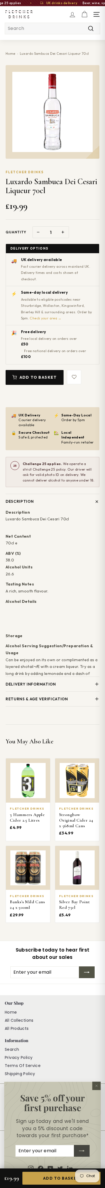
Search (12, 1049)
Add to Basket (38, 377)
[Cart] (84, 14)
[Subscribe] (82, 1151)
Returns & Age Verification (37, 698)
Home (10, 53)
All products (17, 1028)
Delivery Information (31, 684)
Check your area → (45, 318)
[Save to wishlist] (74, 377)
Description (20, 501)
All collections (19, 1020)
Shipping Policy (20, 1073)
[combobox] (52, 28)
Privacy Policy (18, 1057)
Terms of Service (23, 1065)
